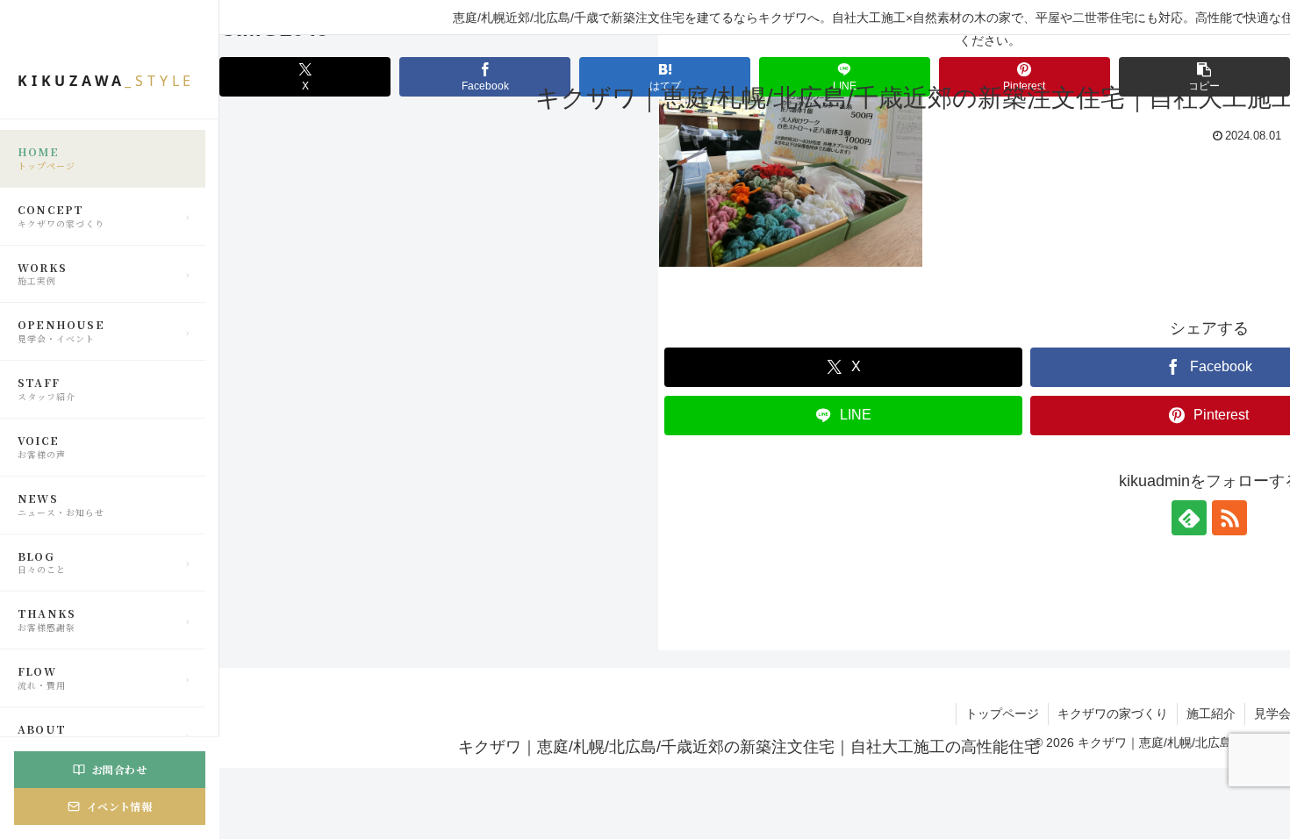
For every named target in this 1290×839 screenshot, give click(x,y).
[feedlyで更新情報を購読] (1189, 517)
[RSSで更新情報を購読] (1229, 517)
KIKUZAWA (106, 81)
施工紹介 (1211, 713)
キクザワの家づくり (1112, 713)
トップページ (1002, 713)
